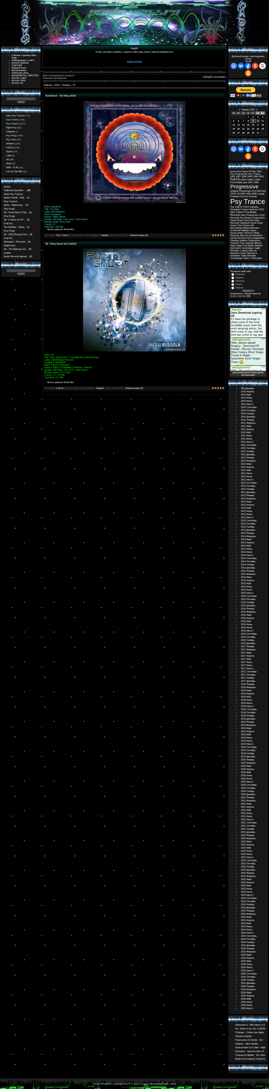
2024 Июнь (246, 926)
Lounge (261, 193)
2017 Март (246, 652)
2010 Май (246, 394)
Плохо (238, 284)
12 (233, 125)
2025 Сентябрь (249, 973)
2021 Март (246, 803)
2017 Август (247, 668)
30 (253, 133)
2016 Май (246, 621)
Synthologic (247, 248)
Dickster (248, 233)
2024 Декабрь (248, 945)
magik (257, 248)
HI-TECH (244, 207)
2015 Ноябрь (247, 602)
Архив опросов (253, 293)
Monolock (257, 235)
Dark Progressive (250, 215)
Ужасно (239, 287)
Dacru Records (245, 220)
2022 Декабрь (248, 870)
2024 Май (246, 923)
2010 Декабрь (248, 416)
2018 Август (247, 706)
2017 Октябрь (248, 674)
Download (235, 209)
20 (238, 129)
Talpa (244, 255)
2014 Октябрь (248, 561)
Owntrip (234, 240)
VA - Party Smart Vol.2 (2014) (60, 244)
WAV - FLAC (12, 167)
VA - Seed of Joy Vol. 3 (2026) (250, 1028)
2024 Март (246, 917)
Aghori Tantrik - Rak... (15, 197)
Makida (245, 230)
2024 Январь (247, 910)
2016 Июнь (246, 624)
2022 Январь (247, 835)
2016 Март (246, 615)
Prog (246, 212)
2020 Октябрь (248, 788)
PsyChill (256, 191)
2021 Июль (246, 816)
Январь (66, 85)
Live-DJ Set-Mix (14, 171)
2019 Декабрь (248, 756)
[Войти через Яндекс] (255, 66)
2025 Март (246, 954)
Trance (244, 209)
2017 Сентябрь (249, 671)
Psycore (244, 196)
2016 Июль (246, 627)
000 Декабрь (247, 388)
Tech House (244, 225)
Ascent (248, 235)
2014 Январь (247, 533)
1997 (250, 182)
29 (248, 133)
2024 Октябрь (248, 939)
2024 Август (247, 932)
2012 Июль (246, 476)
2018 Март (246, 690)
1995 (248, 193)
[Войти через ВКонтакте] (241, 66)
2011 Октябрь (248, 448)
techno (244, 174)
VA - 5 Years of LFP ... (15, 219)
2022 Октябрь (248, 863)
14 (243, 125)
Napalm (105, 235)
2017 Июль (246, 665)
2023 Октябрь (248, 901)
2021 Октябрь (248, 825)
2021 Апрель (247, 807)
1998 (242, 193)
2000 (253, 193)
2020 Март (246, 766)
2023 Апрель (247, 882)
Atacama (234, 253)
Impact (252, 230)
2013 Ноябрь (247, 527)
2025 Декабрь (248, 983)
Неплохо (240, 281)
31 (258, 133)
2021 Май (246, 810)
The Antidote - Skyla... (15, 227)
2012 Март (246, 464)
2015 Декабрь (248, 605)
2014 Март (246, 539)
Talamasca (251, 253)
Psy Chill (234, 207)
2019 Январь (247, 722)
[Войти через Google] (262, 66)
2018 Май (246, 696)
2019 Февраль (248, 725)
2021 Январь (247, 797)
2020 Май (246, 772)
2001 (232, 176)
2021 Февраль (248, 800)
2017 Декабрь (248, 681)
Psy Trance (247, 201)
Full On (9, 147)
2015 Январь (247, 571)
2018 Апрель (247, 693)
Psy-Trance (12, 123)
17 (258, 125)
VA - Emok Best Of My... (16, 212)
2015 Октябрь (248, 599)
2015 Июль (246, 589)
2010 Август (247, 404)
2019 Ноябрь (247, 753)
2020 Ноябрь (247, 791)
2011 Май (246, 432)
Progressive (244, 186)
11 (262, 121)
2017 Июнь (246, 662)
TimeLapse (256, 258)
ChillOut (250, 179)
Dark (263, 191)
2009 (249, 176)
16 (253, 125)
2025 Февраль (248, 951)
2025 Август (247, 970)
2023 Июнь (246, 888)
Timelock (235, 243)
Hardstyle (245, 223)
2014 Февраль (248, 536)
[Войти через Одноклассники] (248, 73)
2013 (261, 209)
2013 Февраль (248, 498)
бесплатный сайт (159, 1083)
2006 (257, 179)
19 (233, 129)
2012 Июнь (246, 473)
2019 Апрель (247, 731)
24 (258, 129)
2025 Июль (246, 967)
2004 (243, 179)
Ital (231, 248)
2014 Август (247, 555)
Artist (8, 163)
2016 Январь (247, 608)
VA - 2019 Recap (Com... (16, 234)
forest (233, 171)
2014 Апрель (247, 542)
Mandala (251, 255)
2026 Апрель (247, 995)
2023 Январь (247, 873)
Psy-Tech (11, 139)
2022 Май (246, 847)
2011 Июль (246, 438)
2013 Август (247, 517)
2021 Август (247, 819)
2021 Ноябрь (247, 829)
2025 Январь (247, 948)
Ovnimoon (235, 230)
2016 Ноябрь (247, 640)
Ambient (10, 143)
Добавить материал (214, 77)
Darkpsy (254, 207)
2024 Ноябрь (247, 942)
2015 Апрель (247, 580)
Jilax (242, 235)
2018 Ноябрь (247, 715)
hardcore (253, 209)
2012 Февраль (248, 460)
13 (238, 125)
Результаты (236, 293)
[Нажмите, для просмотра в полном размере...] (134, 202)
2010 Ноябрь (247, 413)
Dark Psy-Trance (15, 115)
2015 (57, 85)
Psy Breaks (246, 217)
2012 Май (246, 470)
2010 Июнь (246, 397)
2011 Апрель (247, 429)
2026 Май (246, 999)
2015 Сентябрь (249, 596)
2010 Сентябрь (249, 407)
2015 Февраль (248, 574)
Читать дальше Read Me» (60, 229)
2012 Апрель (247, 467)
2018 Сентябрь (249, 709)
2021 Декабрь (248, 832)
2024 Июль (246, 929)
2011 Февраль (248, 423)
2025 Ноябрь (247, 980)
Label (9, 155)
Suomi (9, 151)
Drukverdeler (237, 233)
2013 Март (246, 501)
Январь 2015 (248, 109)
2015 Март (246, 577)
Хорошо (239, 277)
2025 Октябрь (248, 977)
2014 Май (246, 545)
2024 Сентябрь (249, 936)
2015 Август (247, 593)
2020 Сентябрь (249, 785)
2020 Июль (246, 778)
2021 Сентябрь (249, 822)
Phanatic (234, 250)
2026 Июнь (246, 1002)
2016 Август (247, 630)
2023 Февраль (248, 876)
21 (243, 129)
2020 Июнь (246, 775)
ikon (249, 238)
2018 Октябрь (248, 712)
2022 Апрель (247, 844)
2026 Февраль (248, 989)
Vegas (239, 245)
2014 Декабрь (248, 567)
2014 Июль (246, 552)
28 (243, 133)
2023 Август (247, 895)
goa (245, 182)
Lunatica (244, 250)
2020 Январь (247, 759)
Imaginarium (258, 238)
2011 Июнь (246, 435)
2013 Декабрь (248, 530)
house (253, 223)
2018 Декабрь (248, 718)
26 (233, 133)
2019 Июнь (246, 737)
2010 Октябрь (248, 410)
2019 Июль (246, 740)
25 (262, 129)
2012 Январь (247, 457)
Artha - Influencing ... (14, 205)
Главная (48, 85)
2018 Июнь (246, 700)
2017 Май (246, 659)
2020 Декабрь (248, 794)
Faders (246, 258)
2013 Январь (247, 495)
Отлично (240, 274)
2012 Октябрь (248, 486)
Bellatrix (259, 245)
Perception (248, 245)
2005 (244, 176)
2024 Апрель (247, 920)
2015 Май (246, 583)
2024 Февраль (248, 914)
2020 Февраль (248, 763)
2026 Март (246, 992)
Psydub (253, 196)
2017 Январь (247, 646)
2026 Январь (247, 986)
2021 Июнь (246, 813)
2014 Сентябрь (249, 558)
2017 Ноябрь (247, 678)
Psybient (234, 196)
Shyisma (234, 235)
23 (253, 129)
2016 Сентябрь (249, 634)
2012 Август (247, 479)
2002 (259, 171)
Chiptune (10, 131)
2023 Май (246, 885)
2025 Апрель (247, 958)
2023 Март (246, 879)
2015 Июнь (246, 586)
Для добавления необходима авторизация (248, 373)
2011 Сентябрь (249, 445)
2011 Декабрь (248, 454)
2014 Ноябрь (247, 564)
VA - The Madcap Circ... (16, 249)
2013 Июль (246, 514)
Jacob (233, 238)
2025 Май (246, 961)
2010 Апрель (247, 391)
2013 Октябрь (248, 523)
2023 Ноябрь (247, 904)
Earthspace (254, 240)
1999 (255, 182)
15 (248, 125)
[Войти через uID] (234, 66)
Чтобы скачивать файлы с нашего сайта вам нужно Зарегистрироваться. (134, 52)
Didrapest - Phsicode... (15, 241)
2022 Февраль (248, 838)
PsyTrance (242, 171)
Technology (236, 258)
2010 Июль (246, 401)
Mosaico (255, 228)
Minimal (246, 228)
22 (248, 129)
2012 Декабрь (248, 492)
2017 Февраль (248, 649)
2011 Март (246, 426)
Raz (242, 243)
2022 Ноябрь (247, 866)
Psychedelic (236, 182)
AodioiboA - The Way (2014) (60, 95)
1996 (255, 176)
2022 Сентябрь (249, 860)
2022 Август (247, 857)
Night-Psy (11, 127)
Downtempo (245, 191)
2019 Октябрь (248, 750)
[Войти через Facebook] (248, 66)
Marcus (253, 250)
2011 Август (247, 442)
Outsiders (235, 255)
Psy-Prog (11, 135)
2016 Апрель (247, 618)
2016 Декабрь (248, 643)
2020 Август (247, 781)
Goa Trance (12, 119)
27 (238, 133)
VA (7, 159)
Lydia (242, 253)
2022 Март (246, 841)
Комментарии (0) (139, 235)
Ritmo (257, 233)
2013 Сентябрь (249, 520)
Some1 (237, 248)
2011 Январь (247, 420)
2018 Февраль (248, 687)
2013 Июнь (246, 511)
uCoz (173, 1083)
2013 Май (246, 508)
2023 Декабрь (248, 907)
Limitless (243, 240)
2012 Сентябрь (249, 482)
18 (262, 125)
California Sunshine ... (15, 190)
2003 (261, 176)
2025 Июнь (246, 964)
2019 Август (247, 744)
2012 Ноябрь (247, 489)
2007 (238, 176)
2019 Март (246, 728)
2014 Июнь (246, 549)
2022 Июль (246, 854)
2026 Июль (246, 1005)
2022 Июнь (246, 851)
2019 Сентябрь (249, 747)
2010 (233, 193)
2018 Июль (246, 703)
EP (250, 171)
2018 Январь (247, 684)
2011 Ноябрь (247, 451)
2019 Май (246, 734)
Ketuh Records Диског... (16, 256)
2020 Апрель (247, 769)
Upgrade (249, 243)
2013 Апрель (247, 504)
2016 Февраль (248, 611)
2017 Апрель (247, 656)
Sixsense (242, 238)
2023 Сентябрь (249, 898)
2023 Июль (246, 892)
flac (254, 171)
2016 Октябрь (248, 637)
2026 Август (247, 1008)
